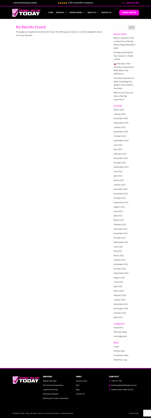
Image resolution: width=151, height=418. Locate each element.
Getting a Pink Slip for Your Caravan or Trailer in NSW (123, 56)
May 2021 (118, 251)
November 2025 (121, 118)
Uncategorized (120, 336)
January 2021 (119, 260)
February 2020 (120, 295)
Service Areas (75, 13)
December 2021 (121, 229)
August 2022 (119, 207)
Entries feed (119, 351)
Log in (116, 346)
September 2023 (121, 167)
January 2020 (119, 299)
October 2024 (120, 136)
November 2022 (121, 193)
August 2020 (119, 277)
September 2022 (121, 202)
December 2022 (121, 189)
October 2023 (120, 162)
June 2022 (118, 211)
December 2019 (121, 304)
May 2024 (118, 149)
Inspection (118, 327)
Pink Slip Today (120, 332)
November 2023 (121, 158)
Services (60, 13)
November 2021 (121, 233)
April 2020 (118, 286)
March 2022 (119, 220)
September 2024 (121, 140)
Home (50, 13)
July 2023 (118, 171)
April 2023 (118, 176)
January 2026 (119, 114)
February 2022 (120, 224)
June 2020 (118, 282)
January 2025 (119, 127)
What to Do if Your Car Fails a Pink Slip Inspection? (123, 96)
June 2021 (118, 246)
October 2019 (120, 313)
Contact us (106, 13)
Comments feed (121, 355)
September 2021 (121, 242)
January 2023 (119, 184)
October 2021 (120, 238)
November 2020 (121, 264)
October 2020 (120, 268)
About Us (92, 13)
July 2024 (118, 145)
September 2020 (121, 273)
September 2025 (121, 123)
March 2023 (119, 180)
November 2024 (121, 131)
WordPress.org (120, 360)
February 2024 (120, 154)
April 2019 (118, 317)
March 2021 (119, 255)
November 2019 (121, 308)
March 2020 (119, 291)
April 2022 (118, 215)
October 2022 (120, 198)
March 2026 (119, 109)
